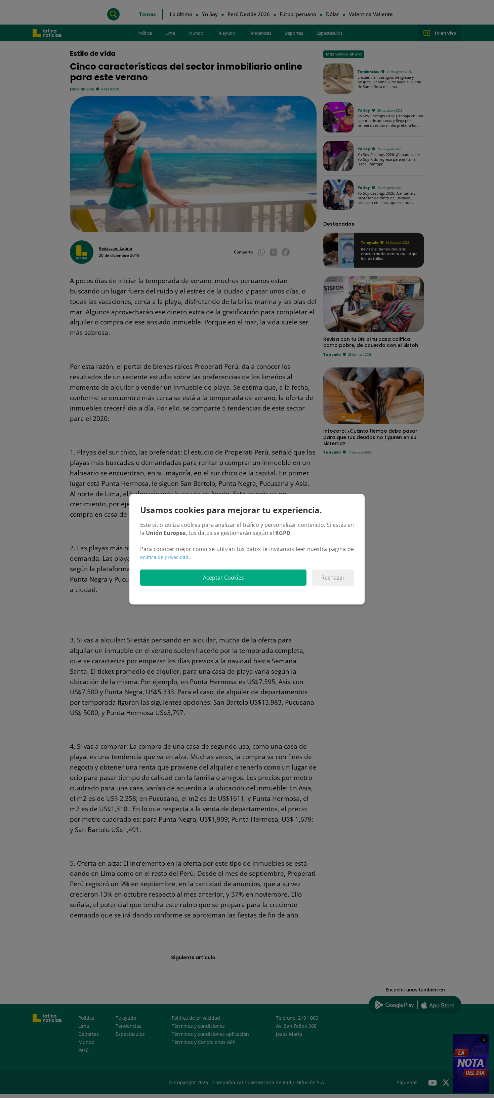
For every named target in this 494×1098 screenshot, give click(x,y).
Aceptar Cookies (223, 577)
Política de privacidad (164, 557)
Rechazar (333, 577)
